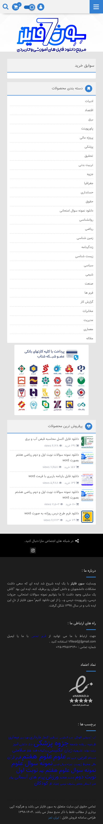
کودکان (41, 783)
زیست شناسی (84, 256)
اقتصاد (89, 110)
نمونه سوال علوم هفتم (70, 770)
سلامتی (19, 750)
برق (90, 119)
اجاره (71, 737)
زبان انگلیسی (60, 750)
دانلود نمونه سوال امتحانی (76, 210)
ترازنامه (82, 744)
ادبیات (89, 101)
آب (94, 737)
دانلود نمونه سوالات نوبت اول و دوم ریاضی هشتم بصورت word (47, 494)
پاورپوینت (87, 128)
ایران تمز (53, 817)
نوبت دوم (85, 776)
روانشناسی (86, 219)
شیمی (89, 274)
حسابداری (87, 192)
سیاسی (88, 265)
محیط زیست (81, 764)
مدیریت (88, 320)
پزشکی (89, 146)
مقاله (89, 338)
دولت (93, 751)
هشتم (71, 778)
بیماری (13, 737)
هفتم (63, 777)
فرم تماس (38, 636)
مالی (93, 764)
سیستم (92, 758)
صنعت (89, 283)
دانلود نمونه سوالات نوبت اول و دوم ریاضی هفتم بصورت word (47, 457)
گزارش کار (86, 301)
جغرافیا (88, 183)
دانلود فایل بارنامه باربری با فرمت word (54, 476)
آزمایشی (87, 737)
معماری (88, 329)
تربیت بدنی (86, 165)
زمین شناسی (85, 238)
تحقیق (89, 155)
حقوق (89, 201)
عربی (82, 757)
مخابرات (88, 311)
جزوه (90, 174)
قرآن (11, 757)
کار (50, 784)
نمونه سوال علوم (31, 763)
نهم (41, 770)
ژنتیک (56, 784)
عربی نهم (71, 758)
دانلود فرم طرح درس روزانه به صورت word (51, 513)
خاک (30, 744)
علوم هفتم (37, 756)
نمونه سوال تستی (62, 764)
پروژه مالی (86, 137)
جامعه (73, 744)
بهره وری (24, 737)
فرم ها (89, 292)
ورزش (52, 776)
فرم (18, 757)
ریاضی (89, 228)
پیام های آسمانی (29, 777)
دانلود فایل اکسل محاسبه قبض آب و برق (52, 439)
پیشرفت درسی (67, 784)
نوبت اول (27, 770)
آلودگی (78, 737)
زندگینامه (87, 247)
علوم (59, 756)
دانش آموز (20, 744)
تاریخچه (91, 744)
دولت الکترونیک (81, 751)
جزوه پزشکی (51, 743)
